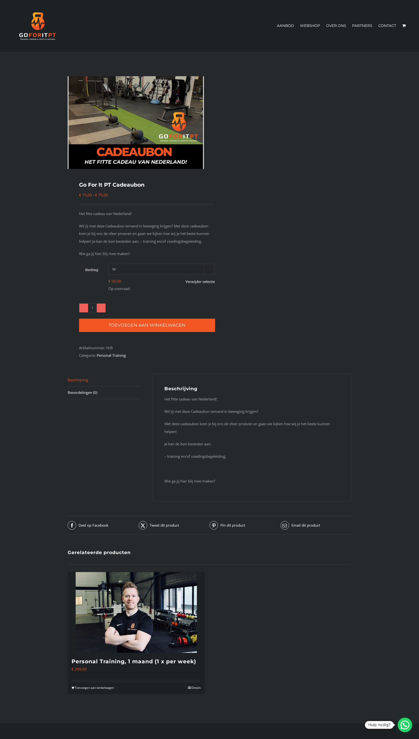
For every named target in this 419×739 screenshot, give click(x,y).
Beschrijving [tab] (78, 379)
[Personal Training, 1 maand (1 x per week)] (136, 612)
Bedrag (91, 269)
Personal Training (111, 355)
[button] (405, 725)
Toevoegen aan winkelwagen (147, 325)
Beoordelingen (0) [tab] (82, 392)
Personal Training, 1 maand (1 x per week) (134, 661)
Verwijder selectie (200, 281)
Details (196, 688)
